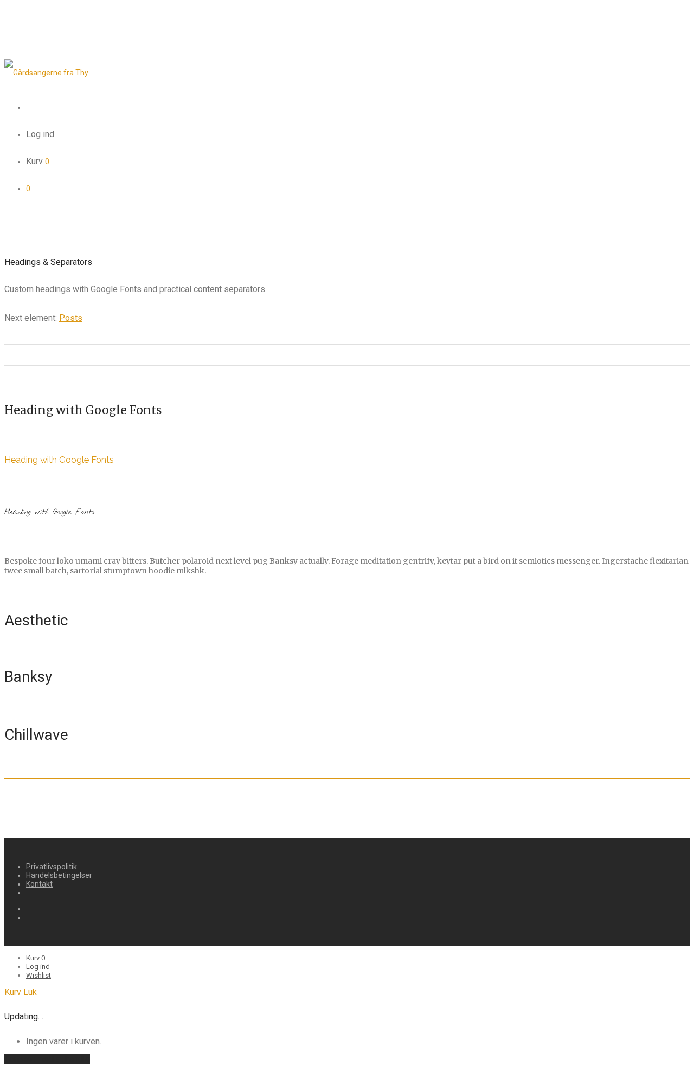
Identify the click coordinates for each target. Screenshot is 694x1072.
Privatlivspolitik (51, 866)
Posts (70, 318)
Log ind (40, 134)
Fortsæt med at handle (47, 1059)
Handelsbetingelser (59, 875)
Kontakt (39, 884)
